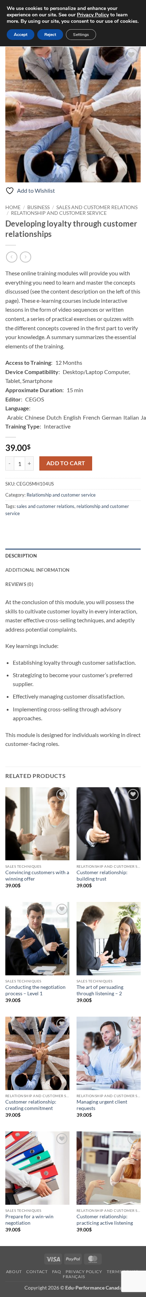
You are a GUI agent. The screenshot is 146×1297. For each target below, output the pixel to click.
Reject (50, 34)
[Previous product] (25, 257)
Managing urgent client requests (102, 1105)
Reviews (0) (19, 584)
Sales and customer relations (96, 207)
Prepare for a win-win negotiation (29, 1220)
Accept (20, 34)
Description (21, 556)
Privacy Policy (84, 1271)
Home (13, 207)
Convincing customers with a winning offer (37, 876)
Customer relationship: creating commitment (30, 1105)
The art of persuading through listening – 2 (100, 990)
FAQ (56, 1271)
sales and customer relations (45, 506)
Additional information (37, 570)
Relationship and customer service (59, 213)
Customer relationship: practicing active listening (105, 1220)
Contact (36, 1271)
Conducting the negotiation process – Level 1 (35, 990)
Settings (81, 34)
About (14, 1271)
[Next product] (11, 257)
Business (38, 207)
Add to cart (65, 463)
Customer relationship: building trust (102, 876)
